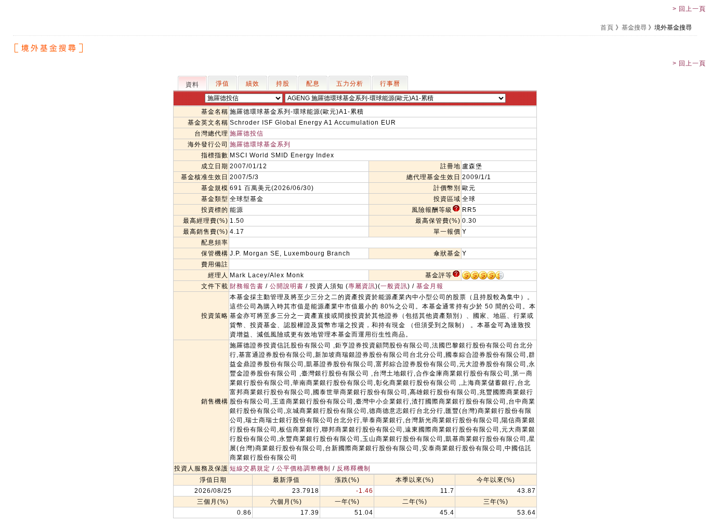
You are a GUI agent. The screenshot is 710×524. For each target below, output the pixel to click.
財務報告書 (247, 286)
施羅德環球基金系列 (260, 144)
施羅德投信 (247, 133)
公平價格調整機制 (304, 468)
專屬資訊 (361, 286)
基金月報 (429, 286)
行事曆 (390, 83)
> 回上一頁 (689, 8)
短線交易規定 (250, 468)
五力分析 (349, 83)
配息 (313, 83)
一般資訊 (393, 286)
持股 (283, 83)
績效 (252, 83)
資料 (192, 84)
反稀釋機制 (354, 468)
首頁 (607, 27)
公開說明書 (287, 286)
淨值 (222, 83)
